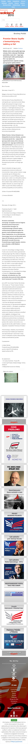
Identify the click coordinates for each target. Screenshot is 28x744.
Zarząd (14, 695)
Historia (10, 3)
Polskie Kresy (16, 5)
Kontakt (14, 703)
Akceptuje (14, 720)
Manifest (14, 691)
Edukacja (4, 3)
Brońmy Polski (7, 5)
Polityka (3, 1)
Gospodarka (16, 1)
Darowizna (14, 701)
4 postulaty (14, 689)
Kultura (23, 1)
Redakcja (20, 48)
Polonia (17, 3)
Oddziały (14, 697)
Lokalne (22, 3)
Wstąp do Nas (14, 699)
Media (9, 1)
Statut (14, 693)
